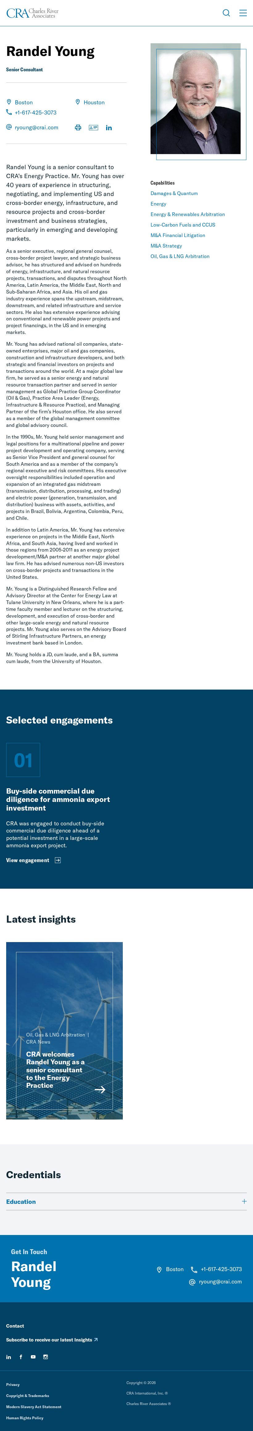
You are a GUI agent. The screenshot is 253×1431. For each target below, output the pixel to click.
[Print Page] (78, 128)
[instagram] (45, 1357)
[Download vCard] (93, 128)
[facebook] (21, 1357)
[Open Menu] (243, 13)
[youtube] (33, 1357)
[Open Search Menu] (226, 13)
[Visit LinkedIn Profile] (109, 128)
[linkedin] (8, 1357)
